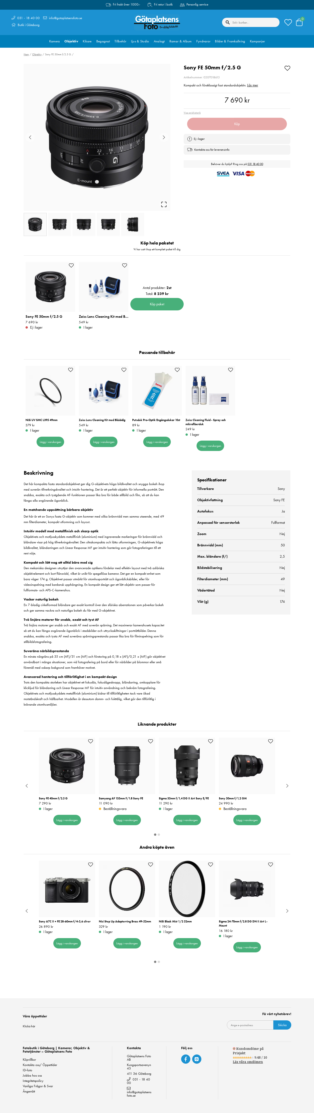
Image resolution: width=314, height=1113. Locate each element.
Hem (26, 54)
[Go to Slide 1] (35, 224)
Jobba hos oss (32, 1075)
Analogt (159, 41)
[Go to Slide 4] (108, 224)
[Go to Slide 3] (83, 224)
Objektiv (71, 41)
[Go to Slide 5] (132, 224)
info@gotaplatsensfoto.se (65, 18)
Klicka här (29, 1026)
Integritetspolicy (33, 1081)
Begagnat (103, 41)
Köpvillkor (29, 1059)
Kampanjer (257, 41)
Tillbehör (120, 41)
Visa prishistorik (192, 112)
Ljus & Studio (140, 41)
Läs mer (252, 85)
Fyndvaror (203, 41)
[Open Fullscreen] (163, 204)
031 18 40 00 (255, 164)
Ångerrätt (29, 1091)
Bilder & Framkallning (230, 41)
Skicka (282, 1025)
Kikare (87, 41)
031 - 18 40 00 (28, 18)
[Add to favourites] (287, 67)
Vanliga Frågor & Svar (38, 1086)
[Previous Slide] (30, 137)
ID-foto (27, 1070)
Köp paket (157, 304)
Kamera (54, 41)
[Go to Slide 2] (59, 224)
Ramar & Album (180, 41)
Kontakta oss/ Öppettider (40, 1065)
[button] (97, 137)
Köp (237, 123)
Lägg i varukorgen (50, 442)
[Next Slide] (163, 137)
